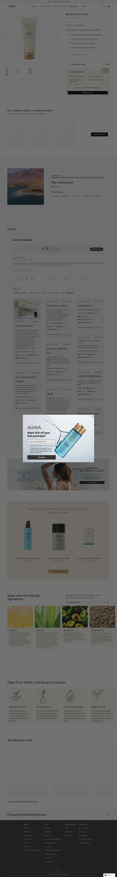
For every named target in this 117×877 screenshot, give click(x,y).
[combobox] (109, 875)
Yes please (41, 457)
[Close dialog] (92, 416)
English (109, 875)
